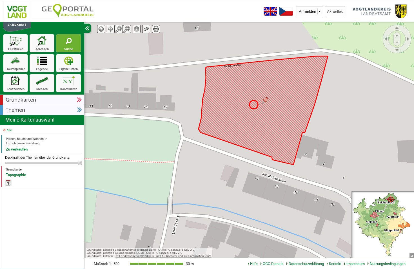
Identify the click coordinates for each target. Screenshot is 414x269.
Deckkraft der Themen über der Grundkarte (37, 157)
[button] (42, 100)
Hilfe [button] (254, 263)
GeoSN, (173, 249)
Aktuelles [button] (335, 11)
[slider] (43, 163)
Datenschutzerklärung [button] (306, 263)
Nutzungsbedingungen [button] (388, 263)
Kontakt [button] (335, 263)
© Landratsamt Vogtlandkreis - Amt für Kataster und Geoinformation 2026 (163, 255)
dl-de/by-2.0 (186, 249)
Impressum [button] (355, 263)
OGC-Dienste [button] (273, 263)
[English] (270, 11)
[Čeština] (286, 11)
